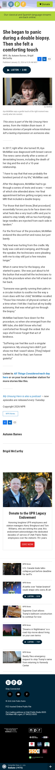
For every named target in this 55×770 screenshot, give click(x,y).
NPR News (10, 413)
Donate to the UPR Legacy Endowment (27, 515)
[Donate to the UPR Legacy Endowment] (27, 489)
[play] (4, 766)
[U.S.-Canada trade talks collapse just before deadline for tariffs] (12, 569)
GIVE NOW (27, 544)
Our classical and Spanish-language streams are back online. (27, 16)
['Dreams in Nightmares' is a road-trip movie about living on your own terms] (12, 630)
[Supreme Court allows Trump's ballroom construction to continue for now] (12, 612)
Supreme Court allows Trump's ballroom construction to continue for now (37, 613)
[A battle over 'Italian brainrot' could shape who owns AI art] (12, 588)
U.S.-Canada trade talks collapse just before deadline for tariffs (37, 571)
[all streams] (51, 766)
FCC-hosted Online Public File (18, 707)
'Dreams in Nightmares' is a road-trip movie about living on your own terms (36, 632)
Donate (46, 4)
